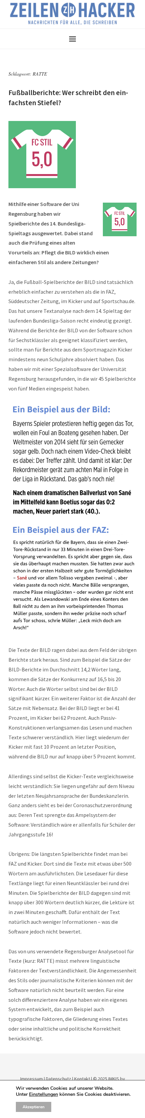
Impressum (31, 1079)
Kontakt (82, 1079)
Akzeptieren (34, 1107)
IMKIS (113, 1079)
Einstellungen (43, 1094)
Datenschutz (58, 1079)
